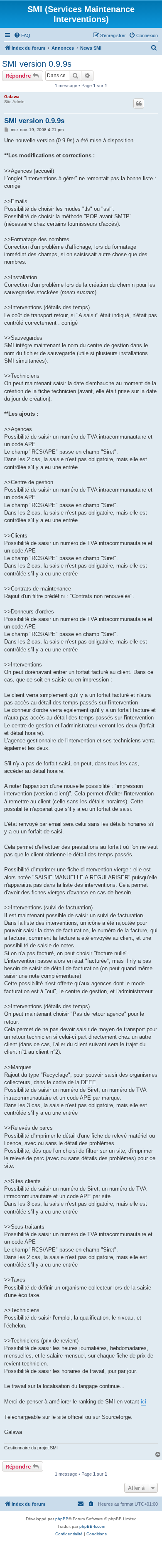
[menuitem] (22, 35)
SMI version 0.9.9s (36, 63)
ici (143, 1401)
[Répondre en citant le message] (138, 103)
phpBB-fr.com (92, 1526)
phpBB (62, 1519)
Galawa (12, 96)
